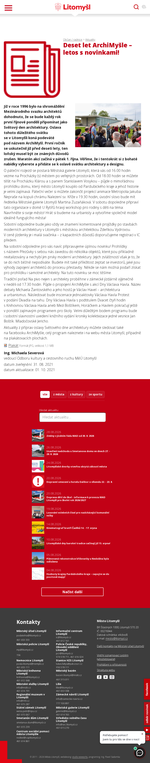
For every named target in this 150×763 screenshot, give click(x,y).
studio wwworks (80, 756)
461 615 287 (22, 704)
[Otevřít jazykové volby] (144, 7)
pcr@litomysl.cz (64, 653)
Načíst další (72, 591)
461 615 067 (22, 714)
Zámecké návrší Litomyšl (72, 694)
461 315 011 (62, 679)
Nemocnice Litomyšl (29, 660)
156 (18, 655)
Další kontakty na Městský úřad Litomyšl (120, 646)
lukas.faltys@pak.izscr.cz (69, 663)
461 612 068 (22, 680)
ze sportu (95, 394)
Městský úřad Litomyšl (31, 631)
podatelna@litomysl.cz (28, 635)
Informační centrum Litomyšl (69, 632)
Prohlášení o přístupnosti (112, 664)
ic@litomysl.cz (63, 637)
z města (58, 394)
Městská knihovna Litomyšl (28, 672)
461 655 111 (22, 667)
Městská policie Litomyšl (32, 644)
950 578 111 (62, 667)
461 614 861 (22, 741)
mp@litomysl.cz (24, 649)
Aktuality (90, 39)
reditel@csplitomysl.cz (28, 737)
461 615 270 (62, 727)
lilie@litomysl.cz (64, 687)
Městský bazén (66, 670)
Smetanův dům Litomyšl (32, 718)
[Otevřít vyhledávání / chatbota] (136, 7)
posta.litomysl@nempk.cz (30, 663)
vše (45, 394)
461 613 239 (22, 726)
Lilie (58, 684)
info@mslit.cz (23, 687)
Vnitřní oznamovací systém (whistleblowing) (112, 657)
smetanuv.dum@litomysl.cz (31, 722)
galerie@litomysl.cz (66, 711)
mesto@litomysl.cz (117, 638)
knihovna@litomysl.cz (28, 677)
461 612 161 (62, 640)
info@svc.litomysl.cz (67, 724)
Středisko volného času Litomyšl (71, 719)
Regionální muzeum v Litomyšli (30, 696)
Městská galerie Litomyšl (72, 707)
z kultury (76, 394)
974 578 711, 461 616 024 (69, 656)
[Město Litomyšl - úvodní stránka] (72, 7)
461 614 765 (62, 714)
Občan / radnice (72, 39)
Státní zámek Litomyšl (31, 707)
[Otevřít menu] (8, 8)
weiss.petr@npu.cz (26, 711)
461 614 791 (22, 690)
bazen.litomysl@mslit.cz (69, 675)
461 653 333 (22, 639)
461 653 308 (62, 690)
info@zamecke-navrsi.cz (69, 699)
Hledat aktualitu (48, 410)
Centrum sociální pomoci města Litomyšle (32, 733)
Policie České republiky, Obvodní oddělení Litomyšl (71, 646)
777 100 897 (62, 703)
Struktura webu (106, 670)
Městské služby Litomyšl (32, 684)
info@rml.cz (22, 700)
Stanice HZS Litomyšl (69, 660)
